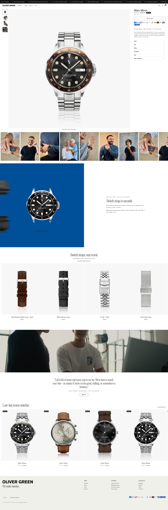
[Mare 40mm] (22, 435)
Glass (135, 48)
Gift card (86, 488)
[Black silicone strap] (63, 289)
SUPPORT (113, 480)
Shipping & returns (115, 485)
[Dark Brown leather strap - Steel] (22, 289)
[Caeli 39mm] (104, 435)
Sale (36, 5)
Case (135, 41)
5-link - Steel (104, 317)
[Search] (162, 5)
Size (135, 55)
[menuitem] (20, 5)
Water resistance (138, 58)
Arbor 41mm (63, 463)
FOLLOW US (142, 480)
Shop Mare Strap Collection (84, 260)
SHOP (85, 480)
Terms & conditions (115, 487)
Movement (136, 51)
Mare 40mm (22, 463)
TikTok (140, 487)
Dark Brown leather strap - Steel (22, 317)
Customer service (115, 483)
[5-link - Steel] (104, 289)
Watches (20, 5)
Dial (135, 44)
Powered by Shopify (23, 502)
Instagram (141, 483)
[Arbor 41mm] (63, 435)
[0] (165, 5)
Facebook (141, 488)
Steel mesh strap (145, 317)
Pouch (85, 487)
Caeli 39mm (105, 463)
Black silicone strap (63, 317)
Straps (26, 5)
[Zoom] (127, 12)
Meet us (31, 5)
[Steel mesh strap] (145, 289)
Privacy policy (114, 488)
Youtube (140, 485)
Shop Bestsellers (162, 407)
